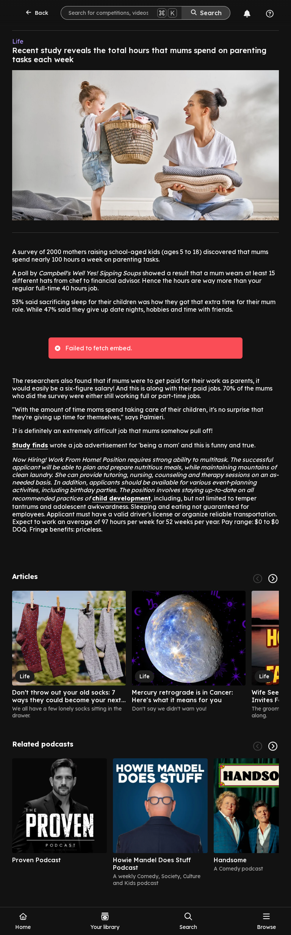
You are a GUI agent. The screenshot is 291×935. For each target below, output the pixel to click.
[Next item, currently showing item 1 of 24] (273, 579)
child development (121, 498)
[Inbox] (247, 14)
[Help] (270, 14)
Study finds (30, 445)
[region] (145, 655)
